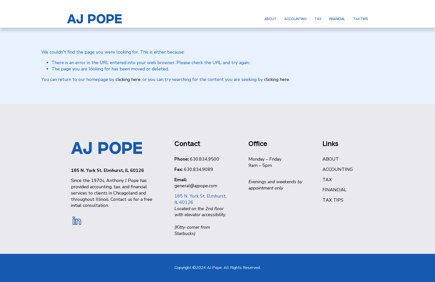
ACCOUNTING (295, 18)
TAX (317, 18)
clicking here (128, 79)
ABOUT (270, 18)
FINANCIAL (337, 18)
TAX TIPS (360, 18)
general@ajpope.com (195, 186)
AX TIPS (334, 200)
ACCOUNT (333, 169)
